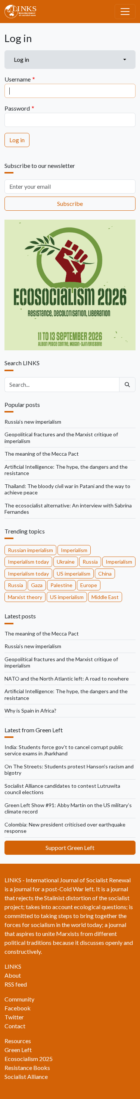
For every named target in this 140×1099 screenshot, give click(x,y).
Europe (88, 585)
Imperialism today (28, 561)
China (105, 573)
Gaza (37, 585)
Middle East (105, 597)
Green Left (18, 1049)
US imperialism (73, 573)
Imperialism (74, 550)
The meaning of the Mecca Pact (41, 453)
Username (17, 79)
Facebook (17, 1008)
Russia (90, 561)
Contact (14, 1025)
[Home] (23, 11)
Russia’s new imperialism (32, 421)
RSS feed (15, 984)
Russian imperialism (30, 550)
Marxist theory (25, 597)
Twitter (14, 1016)
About (12, 975)
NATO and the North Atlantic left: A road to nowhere (66, 678)
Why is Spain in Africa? (30, 710)
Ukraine (66, 561)
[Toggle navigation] (125, 11)
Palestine (61, 585)
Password (17, 108)
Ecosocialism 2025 (28, 1058)
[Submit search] (127, 384)
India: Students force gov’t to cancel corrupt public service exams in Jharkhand (63, 750)
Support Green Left (70, 847)
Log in (21, 59)
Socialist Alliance (26, 1076)
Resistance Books (27, 1067)
